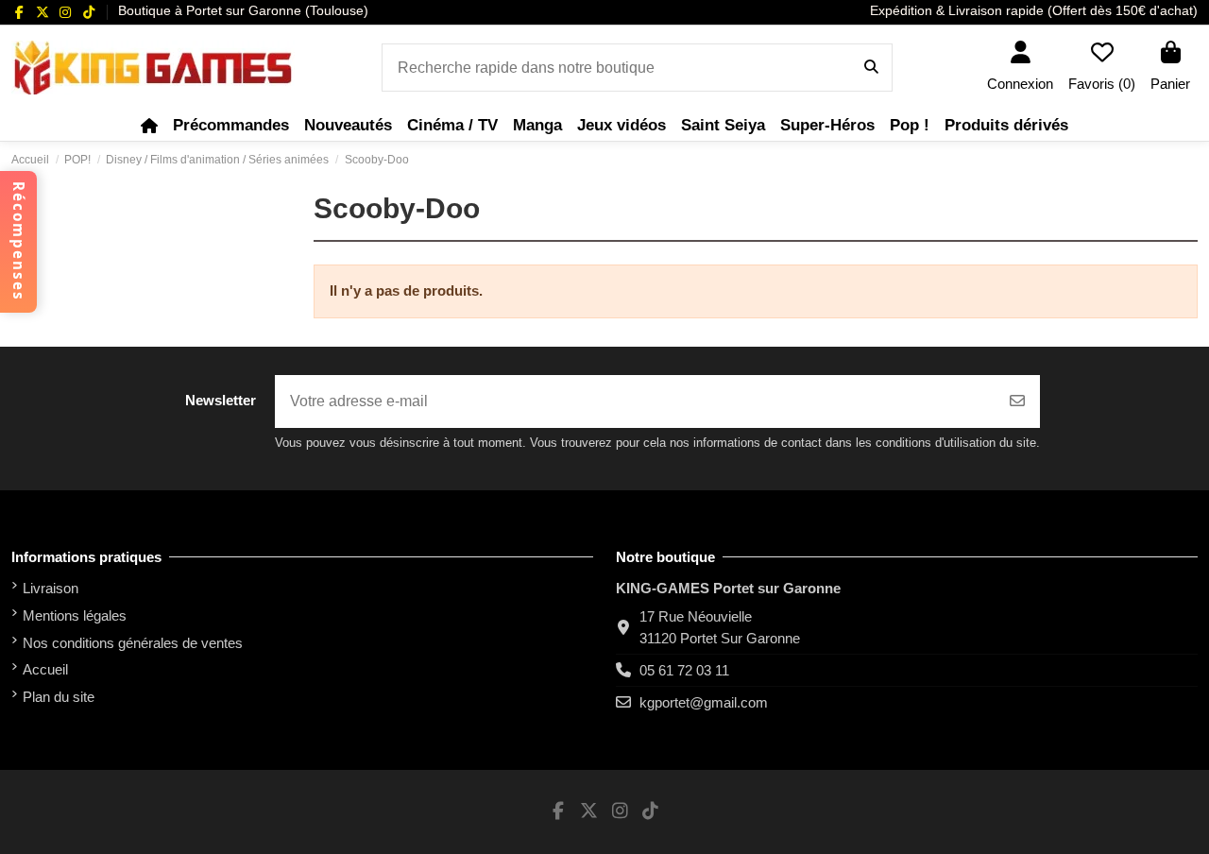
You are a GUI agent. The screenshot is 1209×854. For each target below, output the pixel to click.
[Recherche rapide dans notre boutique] (871, 68)
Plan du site (58, 697)
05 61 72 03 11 (684, 670)
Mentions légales (75, 615)
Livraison (50, 588)
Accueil (45, 669)
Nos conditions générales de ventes (133, 643)
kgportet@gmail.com (703, 702)
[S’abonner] (1017, 401)
